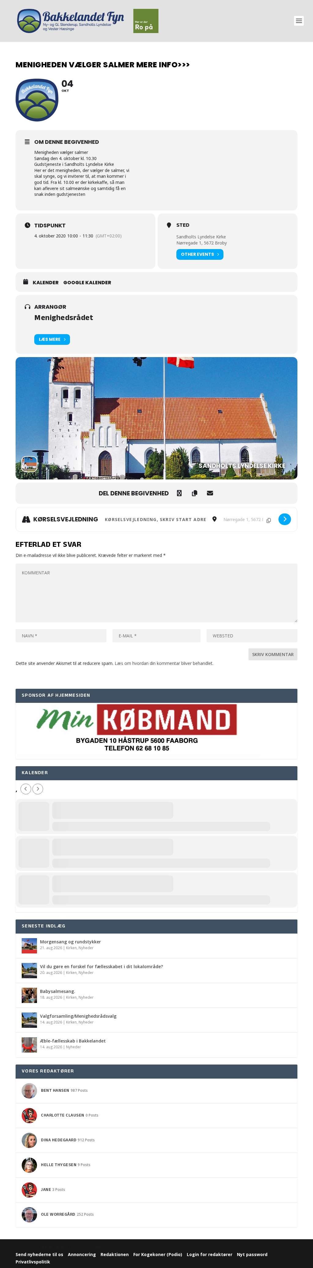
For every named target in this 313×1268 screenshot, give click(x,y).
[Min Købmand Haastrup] (138, 756)
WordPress (101, 1246)
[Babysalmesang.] (29, 995)
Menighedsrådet (63, 318)
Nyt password (252, 1254)
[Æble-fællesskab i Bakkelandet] (29, 1045)
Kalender (46, 283)
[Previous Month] (25, 789)
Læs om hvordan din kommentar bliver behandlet (163, 663)
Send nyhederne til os (39, 1254)
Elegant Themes (53, 1246)
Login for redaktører (209, 1254)
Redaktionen (115, 1254)
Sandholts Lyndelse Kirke (201, 237)
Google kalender (87, 283)
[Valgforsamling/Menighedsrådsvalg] (29, 1020)
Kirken (71, 947)
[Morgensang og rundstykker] (29, 945)
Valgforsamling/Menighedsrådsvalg (78, 1016)
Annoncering (82, 1254)
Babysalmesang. (57, 991)
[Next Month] (37, 789)
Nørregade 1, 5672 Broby (201, 243)
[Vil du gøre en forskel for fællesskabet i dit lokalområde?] (29, 970)
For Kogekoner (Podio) (157, 1254)
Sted (182, 226)
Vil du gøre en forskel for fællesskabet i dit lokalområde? (101, 966)
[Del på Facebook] (179, 493)
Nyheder (86, 947)
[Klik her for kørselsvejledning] (284, 519)
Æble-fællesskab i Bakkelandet (73, 1041)
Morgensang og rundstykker (70, 942)
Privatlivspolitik (33, 1262)
